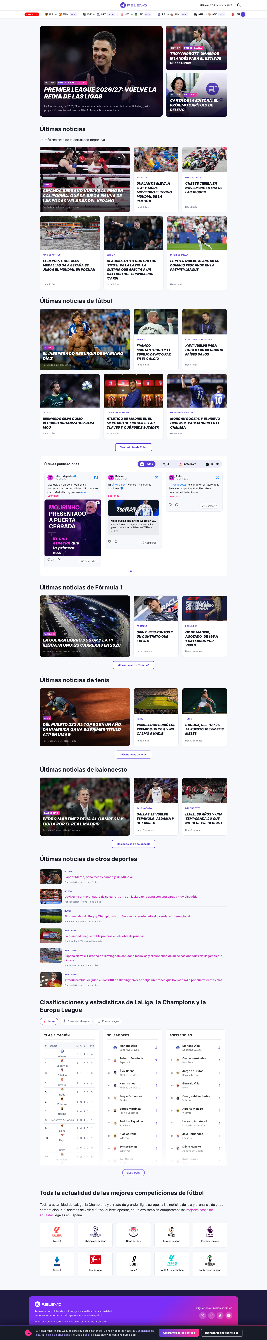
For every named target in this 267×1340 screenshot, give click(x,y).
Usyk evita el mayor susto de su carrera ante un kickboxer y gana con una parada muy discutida (130, 896)
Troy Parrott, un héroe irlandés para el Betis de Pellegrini (195, 58)
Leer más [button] (53, 495)
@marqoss (179, 484)
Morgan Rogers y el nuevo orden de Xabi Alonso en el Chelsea (195, 423)
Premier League (210, 1241)
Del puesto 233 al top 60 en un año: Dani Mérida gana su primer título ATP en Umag (82, 729)
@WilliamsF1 (119, 484)
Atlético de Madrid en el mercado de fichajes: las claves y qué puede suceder (133, 423)
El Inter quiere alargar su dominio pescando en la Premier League (194, 265)
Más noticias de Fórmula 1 (133, 665)
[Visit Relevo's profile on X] (111, 477)
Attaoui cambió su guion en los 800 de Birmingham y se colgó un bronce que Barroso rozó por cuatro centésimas (143, 980)
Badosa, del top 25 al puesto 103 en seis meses (204, 729)
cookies (89, 1334)
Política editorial (74, 1321)
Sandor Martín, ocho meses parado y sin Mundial (98, 877)
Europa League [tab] (110, 1021)
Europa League (171, 1241)
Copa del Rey (133, 1241)
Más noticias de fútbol (133, 447)
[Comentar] (115, 542)
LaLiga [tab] (51, 1021)
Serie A (57, 1270)
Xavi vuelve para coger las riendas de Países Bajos (204, 350)
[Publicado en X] (157, 477)
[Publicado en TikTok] (96, 477)
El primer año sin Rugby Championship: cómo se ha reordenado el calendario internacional (127, 916)
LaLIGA (57, 1241)
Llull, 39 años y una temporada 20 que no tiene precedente (204, 818)
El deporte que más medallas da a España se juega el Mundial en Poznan (69, 265)
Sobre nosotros (54, 1321)
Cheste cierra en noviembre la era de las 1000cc (204, 188)
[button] (44, 519)
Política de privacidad (57, 1334)
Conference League (210, 1270)
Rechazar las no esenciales (221, 1332)
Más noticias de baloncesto (134, 843)
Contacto (101, 1321)
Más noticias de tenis (133, 754)
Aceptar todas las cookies (179, 1332)
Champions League (95, 1241)
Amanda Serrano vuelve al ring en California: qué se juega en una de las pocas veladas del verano (83, 195)
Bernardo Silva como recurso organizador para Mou (68, 423)
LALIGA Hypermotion (172, 1270)
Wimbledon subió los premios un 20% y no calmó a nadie (156, 729)
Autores (89, 1321)
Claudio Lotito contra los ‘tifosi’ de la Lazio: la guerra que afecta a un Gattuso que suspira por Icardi (131, 269)
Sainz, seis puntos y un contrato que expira (155, 636)
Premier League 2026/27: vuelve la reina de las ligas (100, 93)
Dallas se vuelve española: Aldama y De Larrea (155, 818)
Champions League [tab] (79, 1021)
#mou (83, 492)
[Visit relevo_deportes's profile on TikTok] (51, 477)
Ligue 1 (133, 1270)
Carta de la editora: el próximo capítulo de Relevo (194, 105)
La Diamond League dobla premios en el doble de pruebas (104, 936)
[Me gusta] (110, 542)
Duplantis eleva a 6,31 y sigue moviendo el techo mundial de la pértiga (154, 192)
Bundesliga (95, 1270)
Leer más (133, 1172)
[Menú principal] (28, 5)
